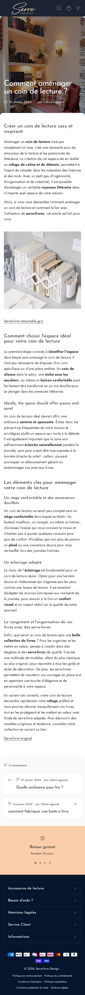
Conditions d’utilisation (30, 982)
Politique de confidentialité (58, 976)
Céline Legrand (53, 102)
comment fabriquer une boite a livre (38, 811)
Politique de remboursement (27, 976)
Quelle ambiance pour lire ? (39, 787)
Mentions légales (59, 987)
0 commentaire (18, 765)
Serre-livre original (18, 738)
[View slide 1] (35, 862)
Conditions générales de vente (32, 987)
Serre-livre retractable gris (23, 321)
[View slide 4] (49, 862)
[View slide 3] (44, 862)
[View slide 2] (40, 862)
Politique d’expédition (55, 982)
